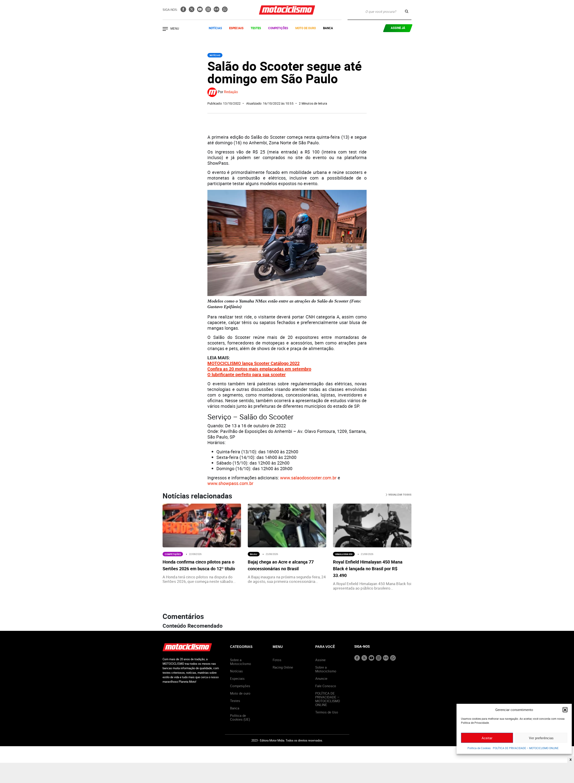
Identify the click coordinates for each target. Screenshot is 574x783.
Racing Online (283, 667)
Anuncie (321, 678)
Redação (231, 92)
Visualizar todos (399, 494)
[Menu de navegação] (165, 29)
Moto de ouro (240, 693)
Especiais (236, 28)
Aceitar (487, 738)
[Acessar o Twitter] (192, 10)
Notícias (215, 28)
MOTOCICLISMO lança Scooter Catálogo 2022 (253, 363)
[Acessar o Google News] (217, 10)
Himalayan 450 (343, 554)
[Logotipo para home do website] (287, 10)
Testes (256, 28)
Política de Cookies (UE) (240, 717)
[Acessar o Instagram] (208, 10)
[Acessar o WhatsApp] (225, 10)
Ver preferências (541, 738)
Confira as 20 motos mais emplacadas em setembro (259, 369)
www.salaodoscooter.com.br (308, 478)
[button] (565, 709)
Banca (328, 28)
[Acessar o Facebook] (183, 10)
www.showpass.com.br (230, 483)
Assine (320, 660)
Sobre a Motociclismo (240, 662)
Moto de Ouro (305, 28)
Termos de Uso (326, 712)
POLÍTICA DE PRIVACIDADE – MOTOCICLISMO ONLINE (526, 748)
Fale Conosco (325, 686)
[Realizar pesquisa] (406, 11)
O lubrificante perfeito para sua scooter (246, 374)
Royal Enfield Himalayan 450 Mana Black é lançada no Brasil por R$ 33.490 (367, 568)
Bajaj (253, 554)
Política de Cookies (479, 748)
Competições (278, 28)
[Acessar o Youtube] (200, 10)
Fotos (277, 660)
